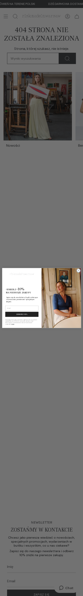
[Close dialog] (78, 270)
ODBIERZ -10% (21, 314)
